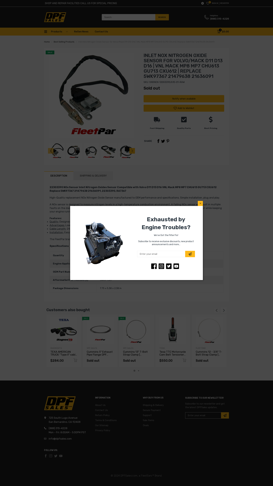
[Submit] (190, 254)
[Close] (200, 203)
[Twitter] (161, 266)
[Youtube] (176, 266)
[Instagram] (169, 266)
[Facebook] (154, 266)
